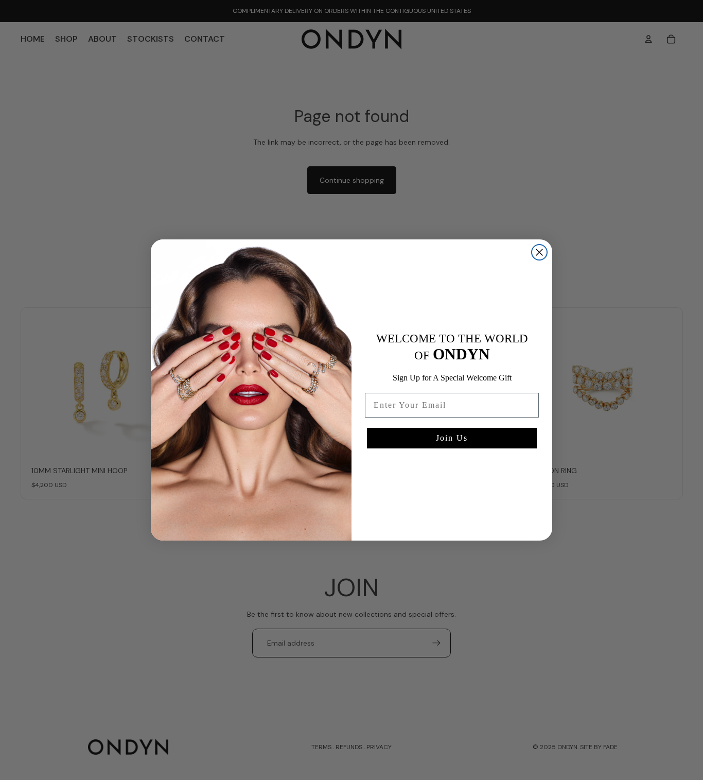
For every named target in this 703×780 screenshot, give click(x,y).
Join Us (452, 438)
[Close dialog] (539, 252)
